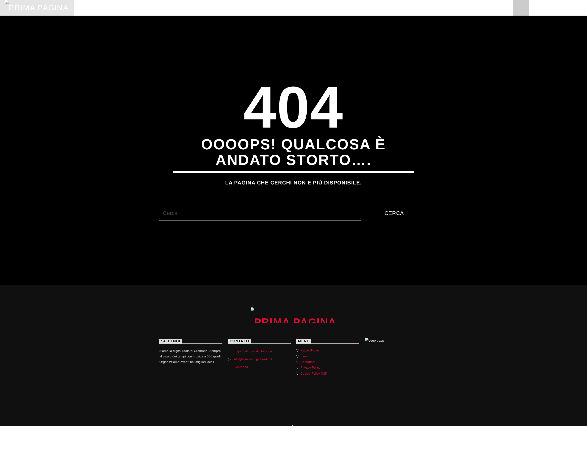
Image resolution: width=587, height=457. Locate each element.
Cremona (241, 367)
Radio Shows (309, 350)
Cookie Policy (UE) (313, 373)
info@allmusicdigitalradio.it (252, 359)
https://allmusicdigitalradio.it (254, 351)
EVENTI (272, 8)
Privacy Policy (310, 367)
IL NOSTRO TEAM (235, 8)
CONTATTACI (305, 8)
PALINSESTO (117, 8)
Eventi (304, 356)
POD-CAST (194, 8)
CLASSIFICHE (157, 8)
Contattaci (307, 362)
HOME (86, 8)
